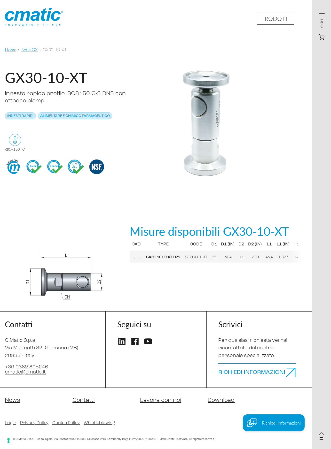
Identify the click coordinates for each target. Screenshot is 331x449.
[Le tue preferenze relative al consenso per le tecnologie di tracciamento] (8, 440)
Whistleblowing (99, 423)
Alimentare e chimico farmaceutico (75, 116)
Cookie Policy (66, 423)
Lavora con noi (160, 400)
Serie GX (29, 49)
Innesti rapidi (20, 116)
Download (221, 400)
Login (10, 423)
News (12, 400)
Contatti (83, 400)
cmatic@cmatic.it (25, 372)
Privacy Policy (34, 423)
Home (10, 49)
